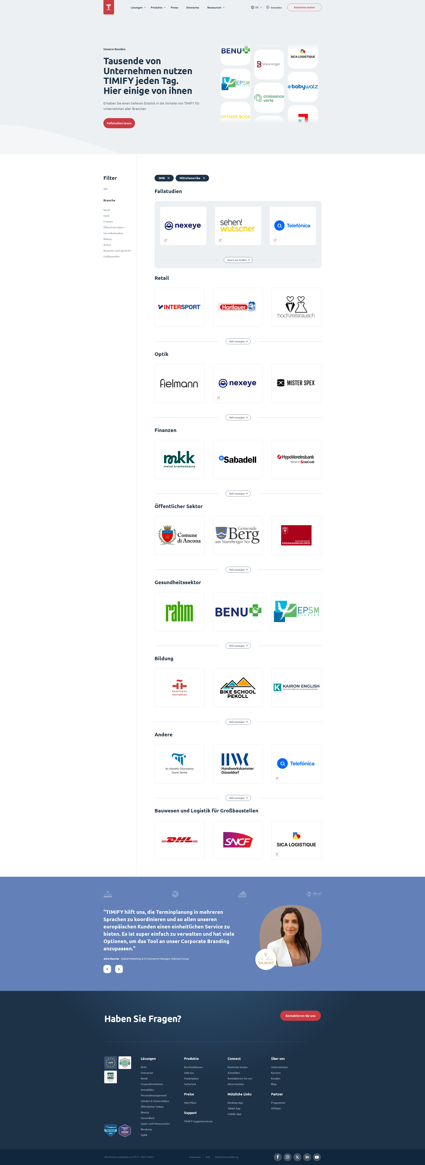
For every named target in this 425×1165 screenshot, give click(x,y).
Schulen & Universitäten (155, 1101)
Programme (278, 1102)
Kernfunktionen (193, 1067)
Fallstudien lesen (119, 123)
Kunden (275, 1078)
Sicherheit (190, 1084)
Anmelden (234, 1072)
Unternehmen (279, 1067)
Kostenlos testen (304, 7)
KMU (144, 1067)
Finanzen (108, 221)
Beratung (146, 1129)
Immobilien (147, 1089)
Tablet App (234, 1108)
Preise (174, 7)
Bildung (107, 239)
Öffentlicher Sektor (113, 227)
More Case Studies (237, 260)
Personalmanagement (154, 1095)
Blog (273, 1084)
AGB (208, 1157)
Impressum (195, 1157)
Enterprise (192, 7)
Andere (107, 245)
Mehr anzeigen (237, 341)
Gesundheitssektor (113, 233)
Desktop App (235, 1102)
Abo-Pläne (190, 1102)
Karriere (276, 1072)
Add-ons (189, 1072)
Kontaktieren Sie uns (300, 1015)
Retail (106, 210)
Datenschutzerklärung (226, 1157)
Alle (105, 189)
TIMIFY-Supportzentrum (198, 1121)
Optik (106, 215)
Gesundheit (147, 1117)
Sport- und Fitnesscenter (155, 1123)
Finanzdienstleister (152, 1084)
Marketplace (191, 1078)
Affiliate (276, 1108)
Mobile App (234, 1113)
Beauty (145, 1112)
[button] (107, 969)
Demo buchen (236, 1084)
